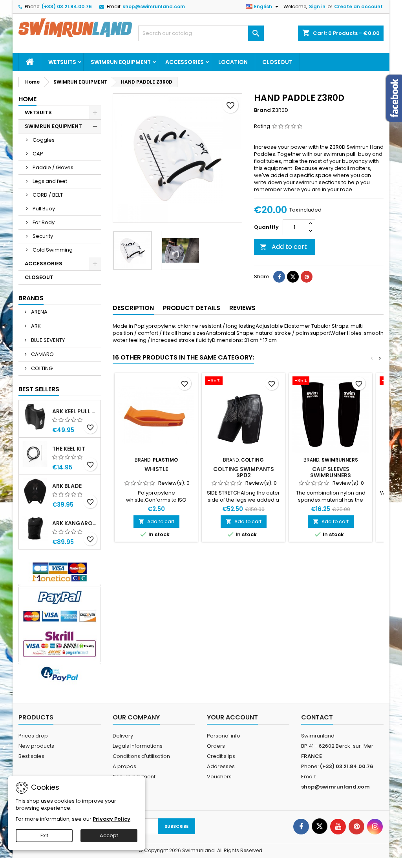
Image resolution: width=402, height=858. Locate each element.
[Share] (279, 277)
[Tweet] (293, 277)
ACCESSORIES (184, 62)
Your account (232, 717)
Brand (262, 110)
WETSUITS (62, 62)
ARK (35, 326)
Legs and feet (50, 181)
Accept (109, 835)
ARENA (39, 312)
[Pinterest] (306, 277)
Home (27, 99)
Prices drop (33, 735)
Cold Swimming (53, 250)
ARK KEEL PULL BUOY (74, 411)
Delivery (123, 735)
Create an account (358, 6)
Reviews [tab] (242, 307)
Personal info (223, 735)
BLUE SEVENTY (47, 340)
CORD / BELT (48, 195)
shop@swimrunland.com (153, 6)
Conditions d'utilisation (141, 756)
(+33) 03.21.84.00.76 (67, 6)
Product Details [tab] (191, 307)
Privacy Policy (111, 819)
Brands (31, 298)
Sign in (317, 6)
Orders (216, 746)
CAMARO (42, 354)
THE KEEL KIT (68, 448)
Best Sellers (38, 389)
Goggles (44, 140)
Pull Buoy (44, 208)
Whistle (156, 469)
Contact (317, 717)
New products (36, 746)
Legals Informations (138, 746)
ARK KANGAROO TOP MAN (74, 523)
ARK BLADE (67, 486)
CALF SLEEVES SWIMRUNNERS (330, 472)
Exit (44, 835)
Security (43, 236)
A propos (124, 766)
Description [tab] (133, 307)
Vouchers (219, 776)
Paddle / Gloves (53, 167)
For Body (44, 222)
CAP (38, 153)
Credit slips (221, 756)
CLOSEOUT (277, 62)
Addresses (221, 766)
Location (233, 62)
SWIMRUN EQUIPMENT (121, 62)
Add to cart (283, 246)
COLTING (41, 368)
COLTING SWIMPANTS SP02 (243, 472)
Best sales (31, 756)
